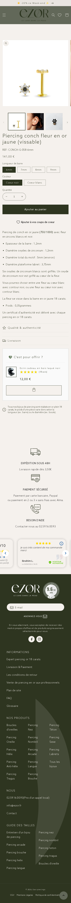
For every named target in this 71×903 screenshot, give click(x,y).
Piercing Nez (33, 727)
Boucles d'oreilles (12, 727)
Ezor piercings (39, 889)
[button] (4, 15)
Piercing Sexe (54, 739)
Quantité (7, 190)
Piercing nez (46, 832)
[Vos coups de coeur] (59, 15)
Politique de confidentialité (48, 895)
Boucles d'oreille (49, 863)
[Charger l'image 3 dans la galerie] (54, 121)
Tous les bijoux (55, 764)
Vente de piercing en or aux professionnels (33, 682)
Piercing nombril (48, 840)
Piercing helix (14, 860)
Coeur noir (12, 182)
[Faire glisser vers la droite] (67, 122)
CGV (12, 895)
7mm (24, 169)
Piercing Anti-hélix (12, 764)
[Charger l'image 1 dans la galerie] (16, 121)
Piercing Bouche (33, 776)
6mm (9, 169)
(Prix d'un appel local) (28, 797)
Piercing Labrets (54, 752)
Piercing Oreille (11, 739)
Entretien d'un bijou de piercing (18, 834)
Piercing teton (47, 848)
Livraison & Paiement (19, 667)
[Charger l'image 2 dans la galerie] (35, 121)
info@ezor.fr (14, 805)
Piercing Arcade (33, 752)
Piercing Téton (54, 727)
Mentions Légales (25, 895)
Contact (12, 813)
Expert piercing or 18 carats (24, 659)
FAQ (9, 698)
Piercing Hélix (11, 752)
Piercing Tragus (11, 776)
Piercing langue (16, 868)
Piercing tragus (48, 855)
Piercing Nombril (33, 739)
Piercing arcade (16, 844)
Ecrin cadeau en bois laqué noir (40, 368)
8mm (38, 169)
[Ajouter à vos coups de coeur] (10, 370)
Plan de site (14, 690)
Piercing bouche (16, 852)
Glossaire (12, 705)
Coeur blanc (34, 182)
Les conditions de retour (22, 674)
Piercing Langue (33, 764)
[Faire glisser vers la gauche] (3, 122)
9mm (53, 169)
